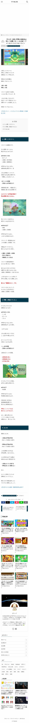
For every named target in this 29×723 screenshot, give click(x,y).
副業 (4, 645)
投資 (4, 649)
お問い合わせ (22, 718)
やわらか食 (10, 666)
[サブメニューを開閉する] (26, 640)
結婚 (3, 674)
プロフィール (6, 718)
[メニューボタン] (2, 2)
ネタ (15, 669)
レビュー (24, 669)
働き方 (4, 642)
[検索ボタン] (27, 2)
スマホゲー (21, 495)
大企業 (3, 671)
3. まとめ (7, 129)
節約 (18, 671)
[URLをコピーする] (26, 502)
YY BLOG (14, 2)
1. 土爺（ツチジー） (10, 124)
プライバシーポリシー (14, 718)
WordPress (4, 666)
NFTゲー (23, 664)
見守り (6, 674)
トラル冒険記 (9, 669)
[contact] (16, 629)
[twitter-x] (13, 629)
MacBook (18, 664)
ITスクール (7, 664)
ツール (3, 669)
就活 (7, 671)
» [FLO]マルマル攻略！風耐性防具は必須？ (12, 487)
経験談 (22, 671)
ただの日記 (5, 652)
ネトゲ (19, 669)
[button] (3, 502)
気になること (6, 655)
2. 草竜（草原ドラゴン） (11, 126)
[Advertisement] (14, 18)
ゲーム (4, 639)
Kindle (12, 664)
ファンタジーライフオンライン (14, 45)
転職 (11, 674)
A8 (2, 664)
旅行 (11, 671)
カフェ (16, 666)
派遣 (15, 671)
